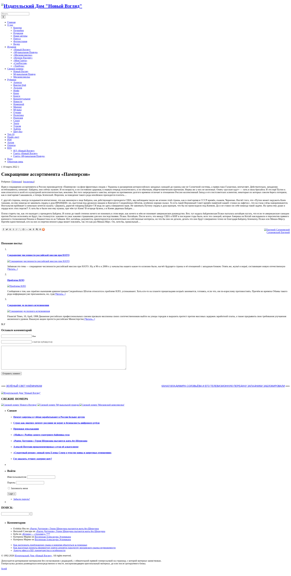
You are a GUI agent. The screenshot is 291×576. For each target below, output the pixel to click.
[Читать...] (12, 269)
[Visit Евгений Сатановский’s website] (277, 229)
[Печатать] (40, 229)
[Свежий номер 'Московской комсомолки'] (101, 405)
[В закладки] (33, 229)
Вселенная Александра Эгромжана (53, 536)
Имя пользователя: (17, 477)
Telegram (16, 181)
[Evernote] (36, 229)
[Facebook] (3, 229)
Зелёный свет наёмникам (24, 386)
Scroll (4, 568)
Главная (11, 22)
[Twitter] (6, 229)
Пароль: (11, 482)
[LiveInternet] (26, 229)
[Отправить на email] (30, 229)
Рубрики (11, 79)
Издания (11, 47)
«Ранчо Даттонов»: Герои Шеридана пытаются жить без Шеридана (64, 528)
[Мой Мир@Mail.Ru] (23, 229)
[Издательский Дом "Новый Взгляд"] (21, 393)
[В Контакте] (10, 229)
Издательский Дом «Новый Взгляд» (33, 555)
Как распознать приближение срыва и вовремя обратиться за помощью (50, 545)
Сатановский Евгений (278, 232)
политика (29, 181)
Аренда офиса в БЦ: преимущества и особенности (39, 550)
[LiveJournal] (20, 229)
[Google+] (16, 229)
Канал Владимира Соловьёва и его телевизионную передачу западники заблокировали (223, 386)
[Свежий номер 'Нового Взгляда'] (19, 405)
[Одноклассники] (13, 229)
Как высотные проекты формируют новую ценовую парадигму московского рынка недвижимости (64, 547)
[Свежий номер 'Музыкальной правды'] (58, 405)
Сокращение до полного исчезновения (28, 305)
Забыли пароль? (21, 499)
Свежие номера (15, 68)
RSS (9, 148)
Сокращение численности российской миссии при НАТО (38, 255)
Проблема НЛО (15, 280)
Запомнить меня (19, 488)
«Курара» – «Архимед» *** (36, 534)
